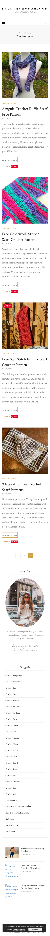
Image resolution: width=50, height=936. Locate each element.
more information (19, 929)
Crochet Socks (11, 775)
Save (15, 166)
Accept (35, 929)
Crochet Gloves (12, 725)
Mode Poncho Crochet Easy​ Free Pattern (32, 850)
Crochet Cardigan (12, 713)
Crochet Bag (10, 688)
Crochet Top (10, 788)
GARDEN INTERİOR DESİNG (18, 806)
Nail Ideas (9, 819)
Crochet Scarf (9, 103)
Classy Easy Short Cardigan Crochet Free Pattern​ (32, 887)
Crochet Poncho (12, 750)
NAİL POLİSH (11, 825)
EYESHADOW (11, 800)
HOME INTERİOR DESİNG (17, 812)
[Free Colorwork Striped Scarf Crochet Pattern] (25, 200)
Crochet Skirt (11, 769)
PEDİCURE (10, 831)
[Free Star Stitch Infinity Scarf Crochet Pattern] (25, 325)
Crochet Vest (10, 794)
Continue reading (9, 160)
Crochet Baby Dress (13, 681)
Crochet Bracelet (12, 706)
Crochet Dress (11, 719)
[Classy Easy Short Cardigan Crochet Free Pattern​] (12, 891)
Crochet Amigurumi (14, 675)
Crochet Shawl (11, 763)
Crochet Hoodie (12, 738)
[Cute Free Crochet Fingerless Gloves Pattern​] (12, 871)
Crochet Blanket (12, 700)
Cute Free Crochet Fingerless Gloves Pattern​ (32, 867)
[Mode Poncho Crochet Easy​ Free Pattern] (12, 852)
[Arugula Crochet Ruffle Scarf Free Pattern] (25, 75)
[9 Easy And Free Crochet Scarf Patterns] (25, 451)
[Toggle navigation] (3, 22)
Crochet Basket (11, 694)
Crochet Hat (10, 731)
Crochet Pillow (11, 744)
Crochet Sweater (12, 781)
